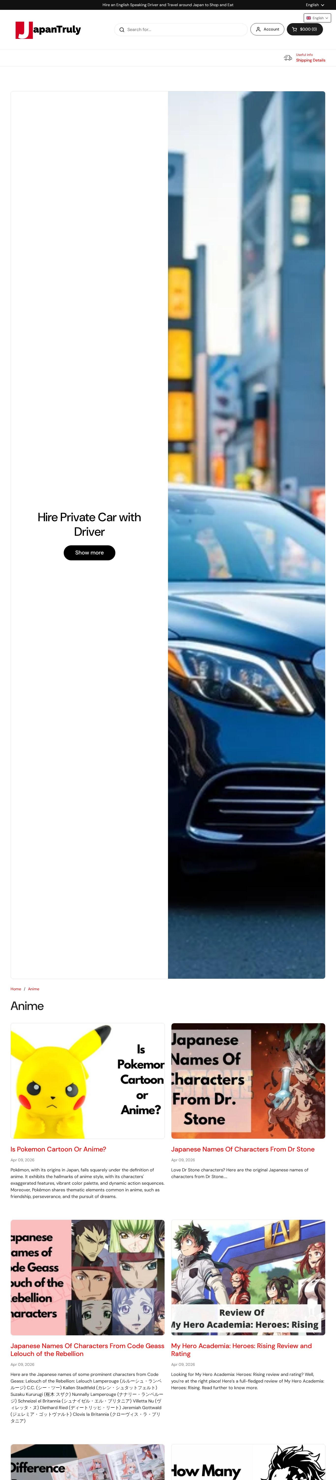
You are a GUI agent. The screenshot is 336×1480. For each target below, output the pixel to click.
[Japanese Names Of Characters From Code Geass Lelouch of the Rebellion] (88, 1278)
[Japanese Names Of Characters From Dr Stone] (248, 1081)
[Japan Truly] (47, 29)
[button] (305, 29)
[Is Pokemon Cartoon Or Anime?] (88, 1081)
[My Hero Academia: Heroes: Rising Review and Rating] (248, 1278)
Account (271, 29)
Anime (33, 989)
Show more (89, 552)
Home (16, 989)
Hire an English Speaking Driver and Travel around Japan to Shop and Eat (168, 5)
